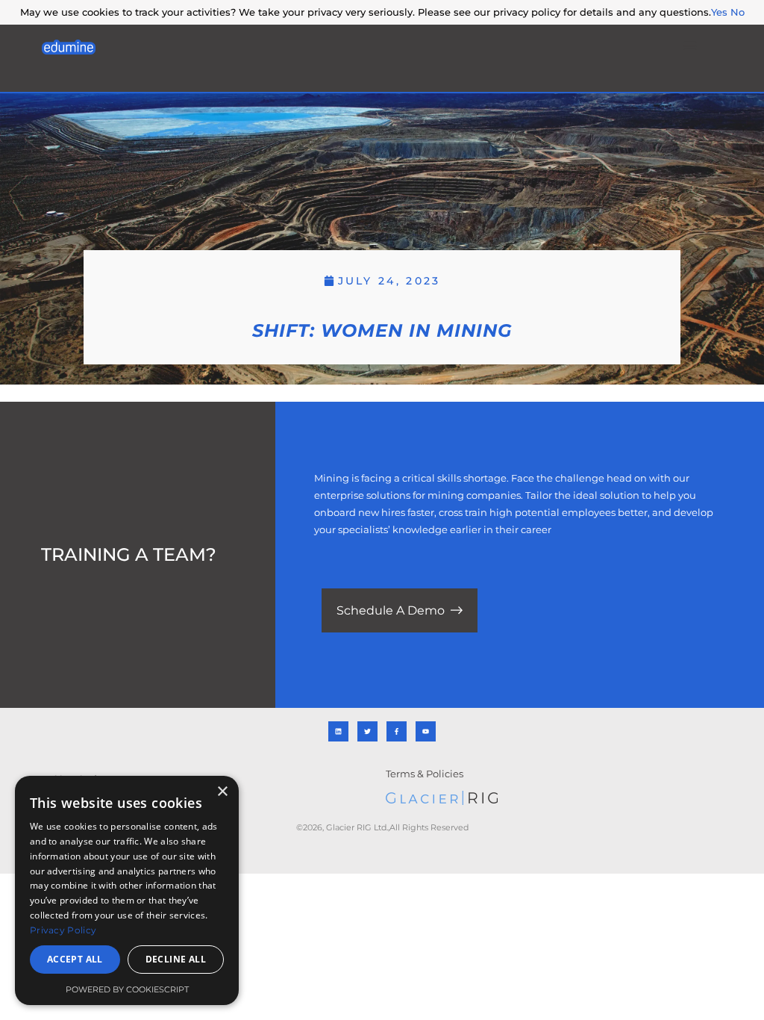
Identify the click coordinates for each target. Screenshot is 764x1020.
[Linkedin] (338, 731)
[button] (690, 46)
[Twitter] (367, 731)
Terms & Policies (424, 774)
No (737, 12)
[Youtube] (426, 731)
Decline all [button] (175, 959)
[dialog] (127, 890)
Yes (719, 12)
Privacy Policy (63, 930)
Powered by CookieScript (127, 989)
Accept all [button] (75, 959)
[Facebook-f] (396, 731)
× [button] (222, 791)
